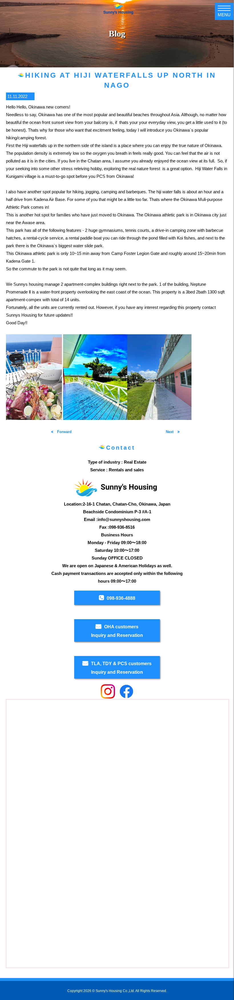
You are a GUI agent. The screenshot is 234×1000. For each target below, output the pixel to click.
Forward (64, 432)
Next (170, 432)
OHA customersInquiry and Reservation (117, 631)
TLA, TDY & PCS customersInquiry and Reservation (121, 668)
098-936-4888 (121, 598)
